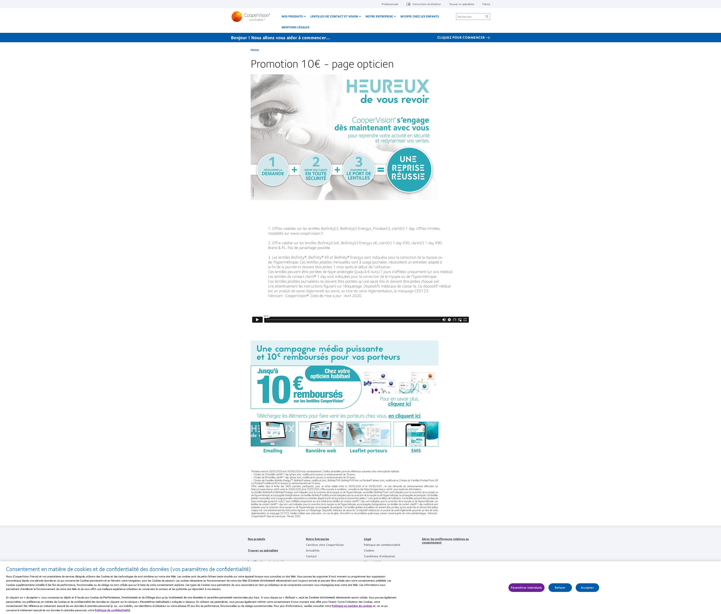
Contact (311, 556)
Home (255, 49)
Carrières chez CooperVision (325, 544)
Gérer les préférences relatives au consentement (445, 540)
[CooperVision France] (252, 16)
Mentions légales (296, 27)
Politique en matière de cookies (352, 605)
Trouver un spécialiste (461, 4)
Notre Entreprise (317, 538)
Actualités (313, 550)
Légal (367, 538)
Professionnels (390, 4)
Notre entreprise (379, 16)
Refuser (560, 587)
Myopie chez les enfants (419, 16)
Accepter (587, 587)
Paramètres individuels (526, 587)
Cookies (369, 550)
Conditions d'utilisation (379, 556)
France (486, 4)
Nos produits (292, 16)
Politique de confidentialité (382, 544)
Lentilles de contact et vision (334, 16)
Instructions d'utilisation (427, 4)
